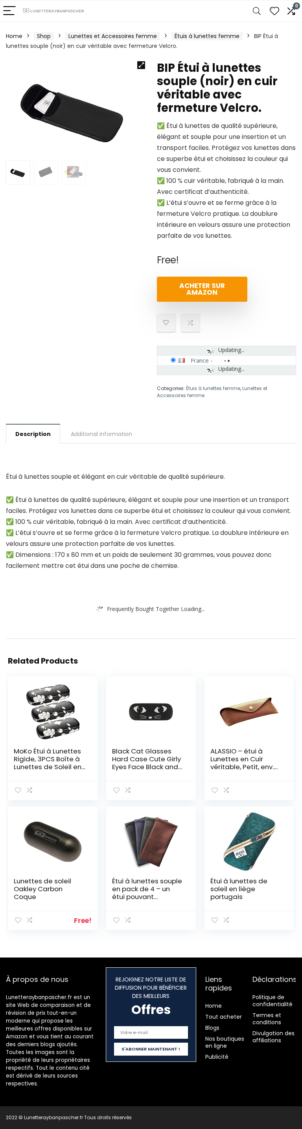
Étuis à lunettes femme (207, 36)
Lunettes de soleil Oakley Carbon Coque (42, 888)
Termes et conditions (266, 1018)
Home (14, 36)
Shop (44, 36)
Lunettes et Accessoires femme (112, 36)
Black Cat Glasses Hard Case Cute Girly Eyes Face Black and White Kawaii (146, 762)
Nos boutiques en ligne (224, 1042)
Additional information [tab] (101, 434)
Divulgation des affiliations (273, 1036)
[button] (141, 65)
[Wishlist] (274, 11)
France (200, 360)
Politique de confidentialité (272, 1000)
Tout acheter (223, 1017)
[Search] (256, 11)
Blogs (212, 1028)
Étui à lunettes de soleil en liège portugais (238, 888)
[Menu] (9, 11)
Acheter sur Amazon (202, 289)
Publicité (216, 1057)
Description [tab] (33, 434)
